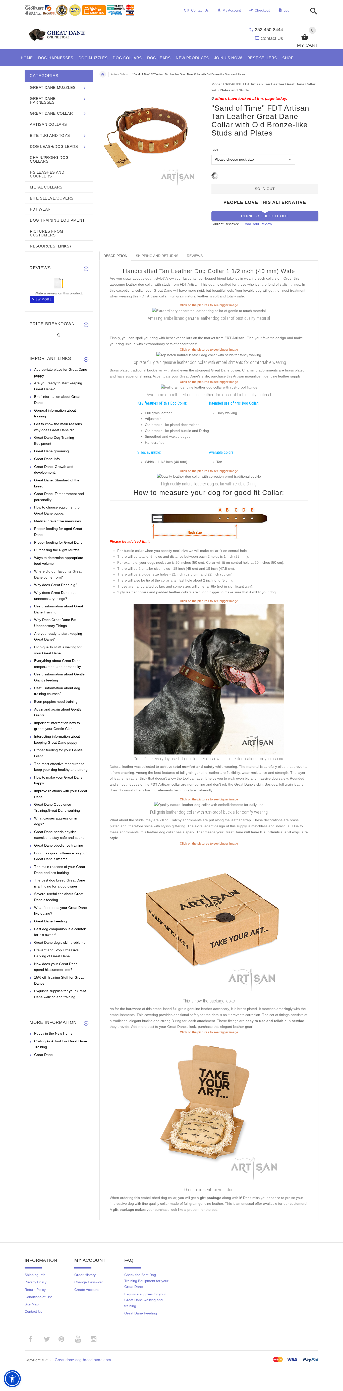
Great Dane (43, 1055)
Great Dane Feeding (50, 921)
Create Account (86, 1290)
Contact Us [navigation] (200, 10)
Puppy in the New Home (53, 1033)
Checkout (262, 10)
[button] (312, 11)
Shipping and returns (157, 256)
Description (115, 256)
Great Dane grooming (51, 451)
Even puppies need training (56, 702)
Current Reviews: (225, 224)
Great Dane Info (47, 459)
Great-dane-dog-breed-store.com (83, 1360)
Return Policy (35, 1290)
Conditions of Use (39, 1297)
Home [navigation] (102, 74)
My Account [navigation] (231, 10)
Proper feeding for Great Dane (58, 542)
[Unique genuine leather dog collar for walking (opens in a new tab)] (209, 387)
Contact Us (272, 38)
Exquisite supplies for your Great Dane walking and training (145, 1300)
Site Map (32, 1304)
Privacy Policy (35, 1282)
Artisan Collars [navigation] (119, 74)
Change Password (88, 1282)
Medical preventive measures (57, 521)
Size (215, 150)
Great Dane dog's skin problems (59, 942)
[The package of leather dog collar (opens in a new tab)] (209, 921)
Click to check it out (265, 216)
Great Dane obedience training (58, 845)
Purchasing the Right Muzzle (57, 550)
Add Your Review (258, 224)
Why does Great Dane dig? (55, 585)
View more (42, 299)
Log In (288, 10)
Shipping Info (35, 1275)
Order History (85, 1275)
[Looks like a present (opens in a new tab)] (209, 1110)
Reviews (195, 256)
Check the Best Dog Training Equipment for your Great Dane (146, 1281)
